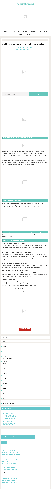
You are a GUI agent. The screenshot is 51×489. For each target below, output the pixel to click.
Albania (4, 343)
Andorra (4, 351)
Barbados (5, 383)
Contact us (32, 488)
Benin (4, 393)
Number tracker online (25, 101)
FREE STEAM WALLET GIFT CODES (10, 421)
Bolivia (4, 400)
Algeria (4, 346)
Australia (5, 368)
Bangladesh (5, 381)
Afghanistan (5, 341)
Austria (4, 371)
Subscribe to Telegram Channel (27, 436)
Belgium (5, 388)
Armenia (5, 363)
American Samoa (7, 348)
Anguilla (4, 356)
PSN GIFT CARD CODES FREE (9, 423)
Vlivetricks (25, 3)
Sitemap (44, 488)
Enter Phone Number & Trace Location (25, 49)
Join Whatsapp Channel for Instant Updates (25, 329)
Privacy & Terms (39, 488)
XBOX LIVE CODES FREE (8, 424)
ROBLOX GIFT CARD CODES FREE (10, 418)
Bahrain (4, 378)
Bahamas (5, 376)
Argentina (5, 361)
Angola (4, 353)
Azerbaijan (5, 373)
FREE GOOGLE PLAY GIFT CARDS (10, 420)
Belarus (4, 386)
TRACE (39, 94)
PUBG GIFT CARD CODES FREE (9, 416)
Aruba (4, 366)
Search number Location (24, 99)
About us (28, 488)
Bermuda (5, 395)
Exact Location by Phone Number (24, 47)
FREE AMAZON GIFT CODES (8, 413)
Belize (4, 391)
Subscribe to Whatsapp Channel (9, 436)
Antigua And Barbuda (8, 358)
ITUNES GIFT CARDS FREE (8, 415)
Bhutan (4, 398)
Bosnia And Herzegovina (8, 403)
